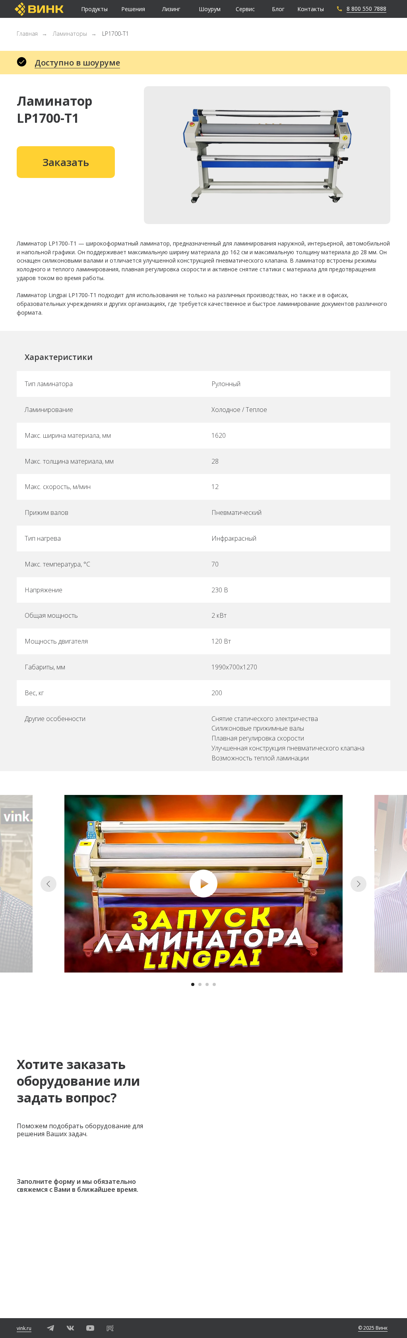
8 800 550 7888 (366, 8)
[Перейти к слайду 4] (214, 984)
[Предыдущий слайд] (48, 884)
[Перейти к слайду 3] (207, 984)
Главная (27, 33)
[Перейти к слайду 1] (192, 984)
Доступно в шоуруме (77, 62)
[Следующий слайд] (358, 884)
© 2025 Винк (373, 1327)
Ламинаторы (70, 33)
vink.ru (24, 1328)
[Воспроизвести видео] (203, 883)
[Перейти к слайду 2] (200, 984)
